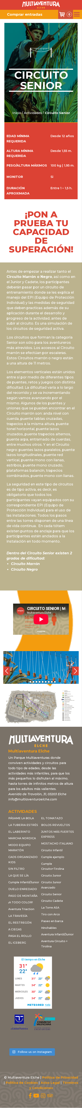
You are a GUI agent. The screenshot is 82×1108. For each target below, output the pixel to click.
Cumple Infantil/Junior (23, 882)
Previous (6, 671)
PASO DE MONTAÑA (22, 895)
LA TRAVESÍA (17, 915)
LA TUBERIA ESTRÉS (23, 825)
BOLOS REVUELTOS (55, 825)
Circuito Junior (51, 875)
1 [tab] (27, 682)
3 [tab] (33, 682)
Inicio (16, 113)
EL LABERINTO (19, 831)
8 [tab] (49, 682)
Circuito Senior (51, 894)
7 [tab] (46, 682)
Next (75, 671)
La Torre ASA (50, 907)
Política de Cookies (22, 1083)
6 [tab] (43, 682)
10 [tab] (55, 682)
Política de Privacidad (60, 1077)
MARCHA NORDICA (22, 838)
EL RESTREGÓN (19, 922)
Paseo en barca (52, 921)
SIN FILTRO (16, 868)
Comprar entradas (24, 14)
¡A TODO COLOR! (20, 902)
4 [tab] (36, 682)
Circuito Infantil (52, 850)
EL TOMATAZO (52, 818)
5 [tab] (39, 682)
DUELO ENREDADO (22, 889)
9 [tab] (52, 682)
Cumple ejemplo (52, 857)
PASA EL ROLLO (19, 936)
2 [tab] (30, 682)
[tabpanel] (41, 667)
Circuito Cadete (52, 900)
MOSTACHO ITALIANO (57, 843)
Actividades (33, 113)
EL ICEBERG (17, 942)
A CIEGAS (15, 929)
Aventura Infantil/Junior (57, 934)
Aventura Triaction (21, 909)
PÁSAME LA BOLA (21, 818)
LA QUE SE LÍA (18, 875)
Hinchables (49, 927)
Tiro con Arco (50, 914)
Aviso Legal (50, 1083)
